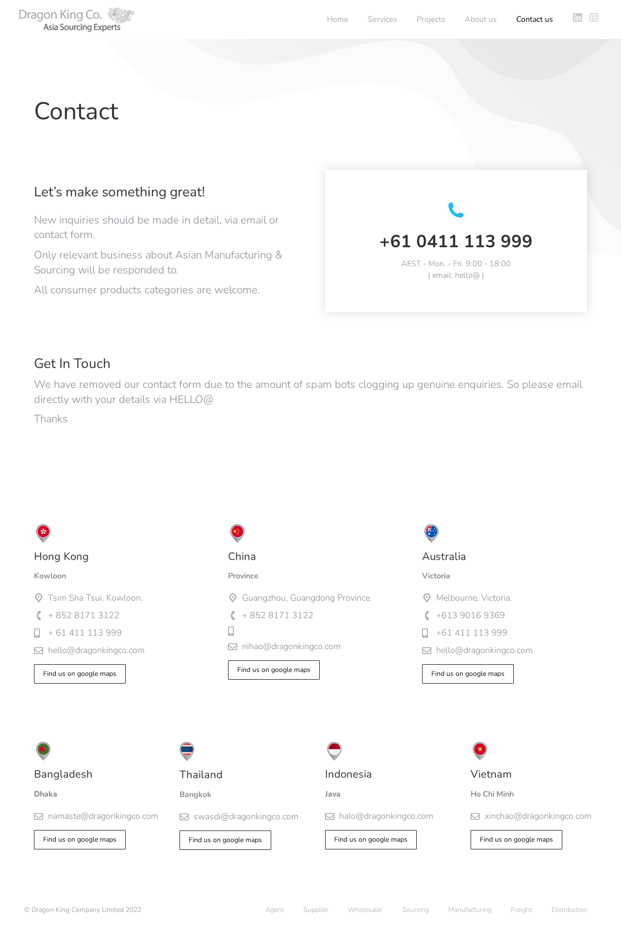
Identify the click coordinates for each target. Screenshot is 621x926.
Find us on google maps (79, 673)
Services (382, 19)
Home (337, 19)
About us (481, 19)
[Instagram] (593, 18)
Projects (431, 19)
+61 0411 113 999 (456, 242)
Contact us (534, 19)
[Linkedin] (577, 18)
